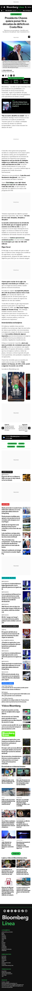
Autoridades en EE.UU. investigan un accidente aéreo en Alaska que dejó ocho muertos (23, 824)
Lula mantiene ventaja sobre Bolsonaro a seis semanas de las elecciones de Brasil (11, 535)
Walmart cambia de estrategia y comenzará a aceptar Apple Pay (11, 552)
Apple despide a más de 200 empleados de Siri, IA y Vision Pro (8, 781)
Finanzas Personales (6, 962)
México (3, 934)
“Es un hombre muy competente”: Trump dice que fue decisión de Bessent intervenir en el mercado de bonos (11, 543)
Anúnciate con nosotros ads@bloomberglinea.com (13, 984)
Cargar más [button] (16, 853)
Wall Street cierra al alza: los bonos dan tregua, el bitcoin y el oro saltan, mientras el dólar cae (12, 609)
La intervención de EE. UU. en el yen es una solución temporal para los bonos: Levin (12, 727)
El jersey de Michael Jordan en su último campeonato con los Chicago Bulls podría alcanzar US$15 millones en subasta (8, 891)
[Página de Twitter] (8, 911)
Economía (4, 956)
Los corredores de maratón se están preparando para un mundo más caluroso (22, 872)
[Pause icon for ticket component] (2, 11)
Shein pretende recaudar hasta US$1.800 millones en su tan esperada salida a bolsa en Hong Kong (12, 510)
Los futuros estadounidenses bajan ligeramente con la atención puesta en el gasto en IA (12, 586)
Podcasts (4, 964)
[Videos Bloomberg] (16, 706)
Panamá (3, 944)
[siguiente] (29, 428)
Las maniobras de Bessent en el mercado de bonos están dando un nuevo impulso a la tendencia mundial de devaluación (11, 597)
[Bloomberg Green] (16, 734)
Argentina (4, 936)
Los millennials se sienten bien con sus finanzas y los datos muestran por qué (8, 872)
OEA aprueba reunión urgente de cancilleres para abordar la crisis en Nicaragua (10, 428)
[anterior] (3, 428)
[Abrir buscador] (26, 7)
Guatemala (4, 950)
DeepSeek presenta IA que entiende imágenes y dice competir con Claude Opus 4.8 (23, 845)
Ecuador (3, 942)
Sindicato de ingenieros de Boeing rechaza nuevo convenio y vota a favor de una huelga (11, 527)
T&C (3, 976)
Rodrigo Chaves (20, 446)
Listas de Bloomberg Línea (7, 965)
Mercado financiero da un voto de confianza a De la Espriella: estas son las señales (23, 782)
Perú (3, 941)
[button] (29, 37)
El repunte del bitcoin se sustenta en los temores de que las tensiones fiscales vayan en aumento (10, 634)
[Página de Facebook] (4, 911)
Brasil (3, 933)
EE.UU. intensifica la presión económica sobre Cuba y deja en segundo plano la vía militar (22, 428)
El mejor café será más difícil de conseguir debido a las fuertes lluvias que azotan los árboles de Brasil (12, 750)
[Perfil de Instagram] (15, 911)
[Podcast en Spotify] (26, 911)
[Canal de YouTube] (12, 911)
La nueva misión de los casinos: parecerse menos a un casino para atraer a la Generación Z (23, 890)
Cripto (3, 961)
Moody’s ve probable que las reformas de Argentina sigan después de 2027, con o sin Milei (23, 803)
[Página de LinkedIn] (19, 911)
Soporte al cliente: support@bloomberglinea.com (12, 986)
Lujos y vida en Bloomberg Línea (14, 858)
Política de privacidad (6, 972)
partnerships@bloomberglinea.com (9, 983)
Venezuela (4, 938)
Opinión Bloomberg (7, 683)
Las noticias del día (12, 443)
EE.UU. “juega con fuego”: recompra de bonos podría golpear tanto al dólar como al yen (11, 619)
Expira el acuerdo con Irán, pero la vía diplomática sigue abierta (11, 711)
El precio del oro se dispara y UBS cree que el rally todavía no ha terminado (11, 478)
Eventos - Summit (5, 982)
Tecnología (4, 975)
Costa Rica (21, 443)
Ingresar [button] (29, 7)
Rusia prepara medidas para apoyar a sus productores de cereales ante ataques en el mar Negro (11, 519)
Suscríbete (4, 971)
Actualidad (4, 960)
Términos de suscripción (7, 973)
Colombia (4, 937)
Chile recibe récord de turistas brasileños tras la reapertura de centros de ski (8, 802)
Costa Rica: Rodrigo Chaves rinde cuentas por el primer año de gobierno (20, 104)
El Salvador (4, 947)
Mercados (4, 957)
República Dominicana (6, 949)
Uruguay (3, 945)
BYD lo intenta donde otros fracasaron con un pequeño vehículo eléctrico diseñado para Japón (11, 677)
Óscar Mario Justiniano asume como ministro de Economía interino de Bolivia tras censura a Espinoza (8, 824)
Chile (3, 940)
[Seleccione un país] (4, 7)
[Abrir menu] (2, 7)
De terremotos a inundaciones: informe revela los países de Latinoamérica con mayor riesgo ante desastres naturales (12, 760)
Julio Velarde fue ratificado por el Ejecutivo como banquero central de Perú (8, 845)
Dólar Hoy (4, 958)
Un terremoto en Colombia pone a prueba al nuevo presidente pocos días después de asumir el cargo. (12, 719)
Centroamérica (16, 14)
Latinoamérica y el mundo (7, 932)
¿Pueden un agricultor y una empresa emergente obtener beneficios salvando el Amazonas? (11, 645)
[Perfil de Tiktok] (22, 911)
